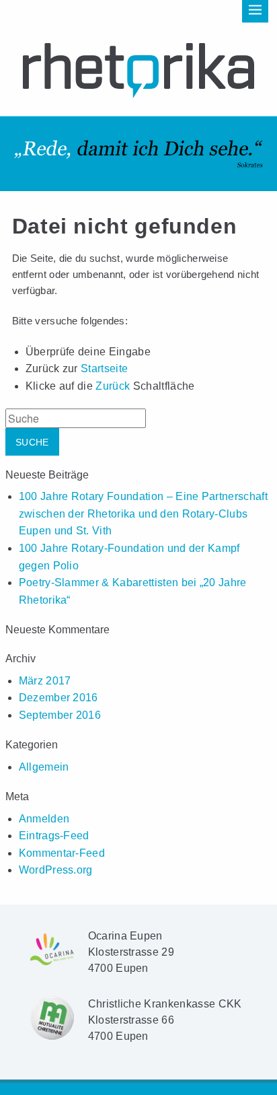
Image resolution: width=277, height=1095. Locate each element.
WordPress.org (56, 870)
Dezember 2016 (58, 697)
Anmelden (44, 818)
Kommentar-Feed (62, 853)
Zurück (112, 386)
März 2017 (45, 680)
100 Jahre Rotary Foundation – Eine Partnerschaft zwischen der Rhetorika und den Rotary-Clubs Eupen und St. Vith (143, 513)
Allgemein (44, 767)
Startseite (104, 368)
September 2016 (60, 715)
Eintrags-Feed (54, 835)
